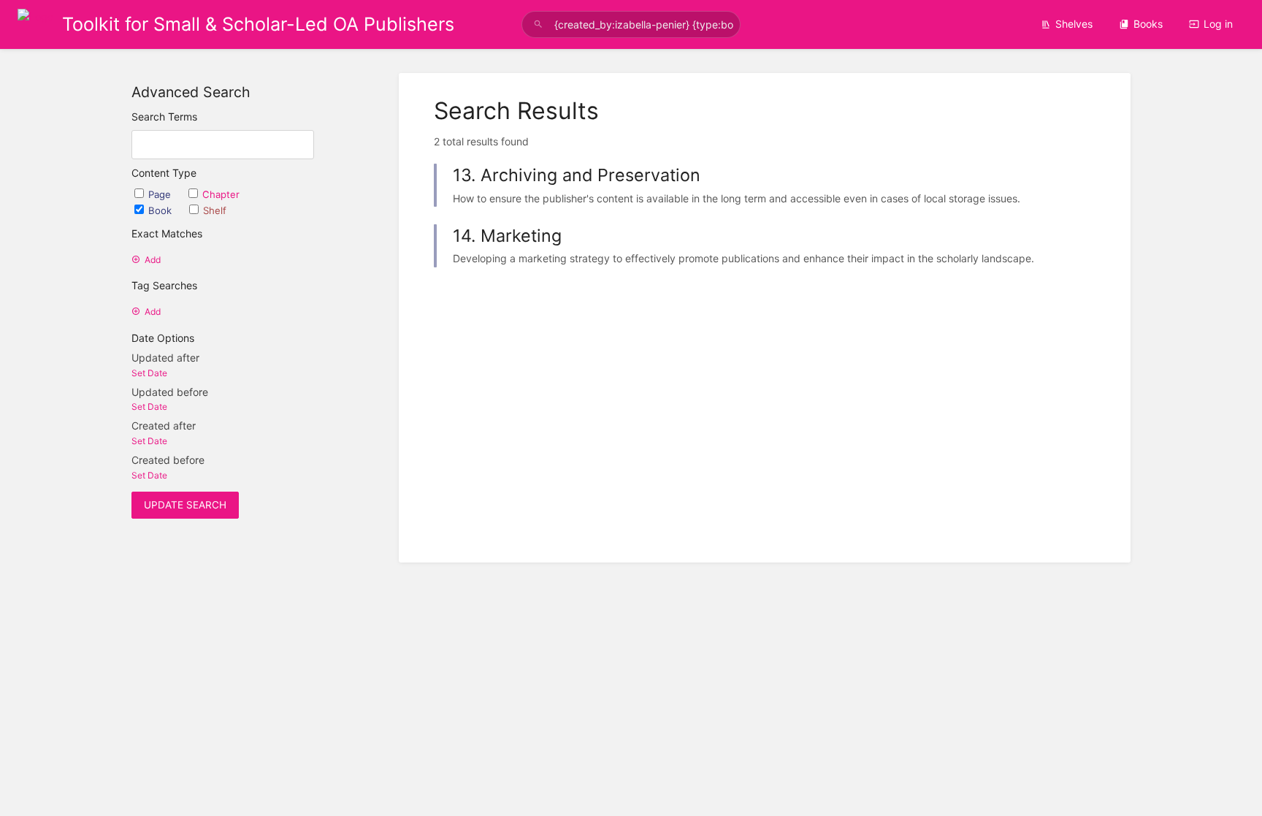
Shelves (1074, 24)
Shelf (214, 210)
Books (1148, 24)
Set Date (149, 372)
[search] (631, 24)
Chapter (221, 194)
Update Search (185, 505)
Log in (1218, 24)
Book (161, 210)
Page (161, 194)
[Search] (538, 24)
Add (153, 259)
